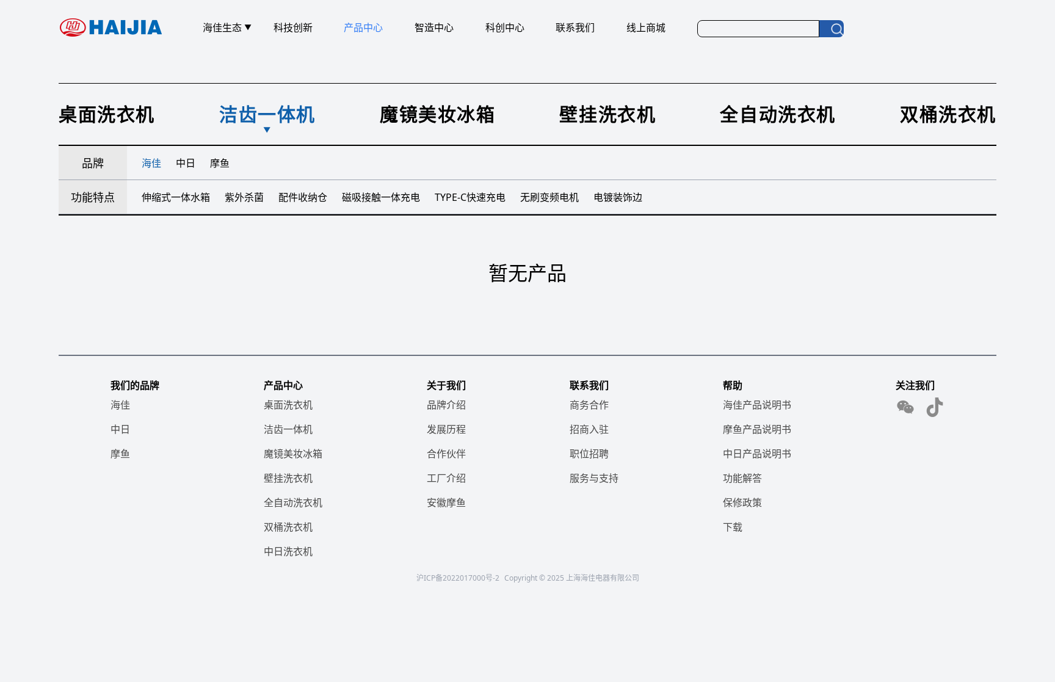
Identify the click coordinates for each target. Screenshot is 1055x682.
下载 (732, 527)
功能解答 (742, 478)
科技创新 (293, 27)
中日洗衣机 (288, 551)
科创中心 (504, 27)
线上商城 (645, 27)
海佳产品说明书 (757, 405)
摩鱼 (120, 453)
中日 (120, 429)
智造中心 (434, 27)
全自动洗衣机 (293, 502)
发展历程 (446, 429)
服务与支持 (594, 478)
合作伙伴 (446, 453)
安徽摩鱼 (446, 502)
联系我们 (575, 27)
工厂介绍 (446, 478)
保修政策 (742, 502)
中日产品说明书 (757, 453)
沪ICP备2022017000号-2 (457, 578)
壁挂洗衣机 (288, 478)
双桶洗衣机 (288, 527)
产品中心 (363, 27)
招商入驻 (589, 429)
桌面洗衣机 (288, 405)
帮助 (732, 385)
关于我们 (446, 385)
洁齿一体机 (288, 429)
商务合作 (589, 405)
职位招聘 (589, 453)
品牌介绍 (446, 405)
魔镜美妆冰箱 (293, 453)
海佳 (120, 405)
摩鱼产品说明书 (757, 429)
